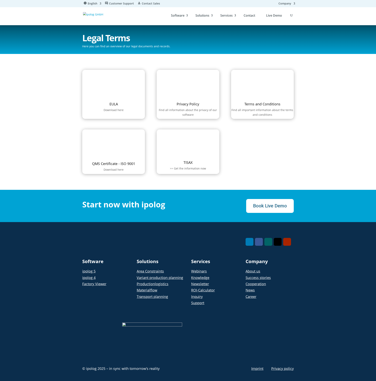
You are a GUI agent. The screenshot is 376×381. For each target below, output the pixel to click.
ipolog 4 (89, 277)
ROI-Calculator (203, 290)
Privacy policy (282, 368)
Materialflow (147, 290)
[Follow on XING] (268, 242)
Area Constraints (150, 271)
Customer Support (121, 3)
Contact (249, 15)
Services (226, 15)
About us (253, 271)
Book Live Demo (270, 206)
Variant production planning (160, 277)
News (250, 290)
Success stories (258, 277)
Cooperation (256, 283)
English (92, 3)
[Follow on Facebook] (259, 242)
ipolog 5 (89, 271)
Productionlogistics (152, 283)
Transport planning (152, 296)
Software (177, 15)
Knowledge (200, 277)
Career (251, 296)
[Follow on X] (278, 242)
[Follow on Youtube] (287, 242)
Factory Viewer (94, 283)
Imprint (257, 368)
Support (197, 302)
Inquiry (197, 296)
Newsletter (200, 283)
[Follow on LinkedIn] (249, 242)
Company (284, 3)
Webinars (199, 271)
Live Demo (274, 15)
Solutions (202, 15)
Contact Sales (151, 3)
